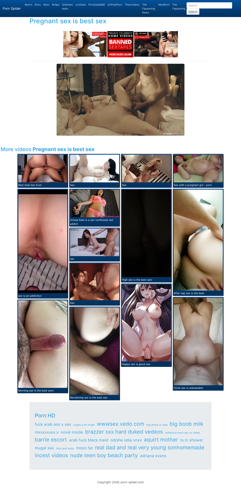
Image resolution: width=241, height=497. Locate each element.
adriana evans (153, 455)
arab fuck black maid (88, 440)
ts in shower (191, 440)
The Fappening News (148, 8)
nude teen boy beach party (104, 455)
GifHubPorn (115, 4)
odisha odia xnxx (126, 440)
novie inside (72, 432)
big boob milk (186, 424)
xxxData (80, 4)
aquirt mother (161, 439)
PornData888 (96, 4)
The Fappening (178, 6)
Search (193, 11)
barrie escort (51, 439)
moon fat (84, 448)
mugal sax (44, 448)
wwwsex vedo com (120, 424)
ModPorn (164, 4)
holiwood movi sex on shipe (182, 432)
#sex (46, 4)
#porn (28, 4)
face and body (65, 448)
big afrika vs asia (157, 424)
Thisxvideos (132, 4)
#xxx (38, 4)
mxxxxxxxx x (47, 432)
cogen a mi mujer (84, 424)
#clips (55, 4)
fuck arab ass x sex (53, 424)
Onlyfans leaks (67, 6)
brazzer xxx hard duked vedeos (124, 432)
